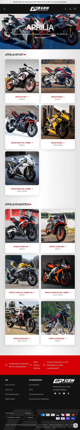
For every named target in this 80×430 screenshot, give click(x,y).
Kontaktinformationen (43, 427)
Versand (72, 425)
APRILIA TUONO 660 (56, 246)
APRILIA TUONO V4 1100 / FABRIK (57, 292)
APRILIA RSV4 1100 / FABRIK (21, 143)
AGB (66, 425)
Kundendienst (34, 385)
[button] (4, 9)
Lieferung (8, 389)
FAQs (31, 389)
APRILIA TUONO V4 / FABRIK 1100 (21, 292)
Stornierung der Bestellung (39, 399)
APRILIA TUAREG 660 (56, 338)
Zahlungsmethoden (12, 394)
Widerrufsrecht (42, 425)
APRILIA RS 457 (20, 97)
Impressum (71, 427)
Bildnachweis (10, 399)
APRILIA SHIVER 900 (21, 338)
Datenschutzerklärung (56, 425)
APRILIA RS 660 (56, 97)
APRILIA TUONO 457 (21, 246)
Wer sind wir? (10, 385)
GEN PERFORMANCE (17, 425)
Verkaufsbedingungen (59, 427)
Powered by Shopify (30, 425)
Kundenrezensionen (36, 394)
